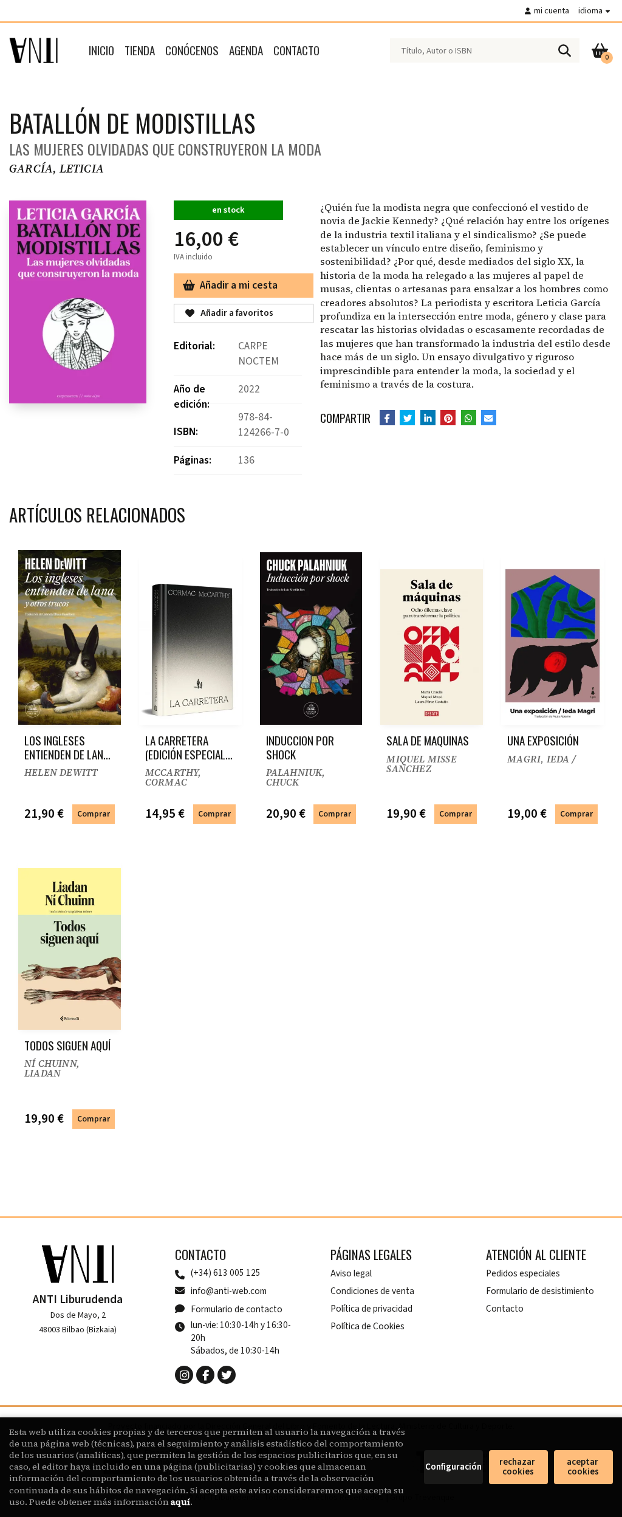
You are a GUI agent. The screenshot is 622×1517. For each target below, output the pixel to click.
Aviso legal (351, 1273)
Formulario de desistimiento (540, 1291)
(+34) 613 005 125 (226, 1273)
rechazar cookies (518, 1467)
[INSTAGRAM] (184, 1375)
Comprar (93, 814)
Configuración (453, 1466)
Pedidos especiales (523, 1273)
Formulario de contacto (236, 1309)
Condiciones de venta (372, 1291)
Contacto (505, 1308)
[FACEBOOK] (205, 1375)
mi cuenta (551, 10)
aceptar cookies (583, 1467)
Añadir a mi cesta (239, 285)
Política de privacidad (371, 1308)
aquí (180, 1502)
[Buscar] (564, 50)
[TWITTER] (226, 1375)
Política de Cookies (367, 1326)
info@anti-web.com (229, 1291)
